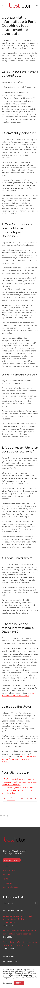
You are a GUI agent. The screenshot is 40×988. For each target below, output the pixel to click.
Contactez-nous (11, 860)
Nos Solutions (9, 870)
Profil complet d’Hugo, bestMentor (19, 779)
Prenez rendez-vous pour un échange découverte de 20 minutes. (19, 759)
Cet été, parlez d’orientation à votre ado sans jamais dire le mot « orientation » (18, 919)
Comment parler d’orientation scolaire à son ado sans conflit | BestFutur (20, 943)
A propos (7, 879)
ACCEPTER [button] (18, 983)
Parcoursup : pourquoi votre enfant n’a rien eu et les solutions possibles (19, 932)
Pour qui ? (7, 875)
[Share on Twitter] (4, 816)
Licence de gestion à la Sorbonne (18, 788)
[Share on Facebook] (1, 816)
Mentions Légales (10, 887)
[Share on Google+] (7, 816)
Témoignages (8, 883)
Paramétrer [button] (7, 983)
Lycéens (6, 866)
